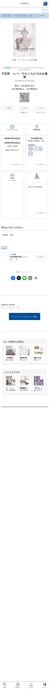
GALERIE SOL (24, 69)
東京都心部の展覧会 (20, 16)
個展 (30, 16)
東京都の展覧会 (7, 16)
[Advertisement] (24, 440)
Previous (2, 354)
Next (47, 354)
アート (37, 16)
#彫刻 (42, 16)
